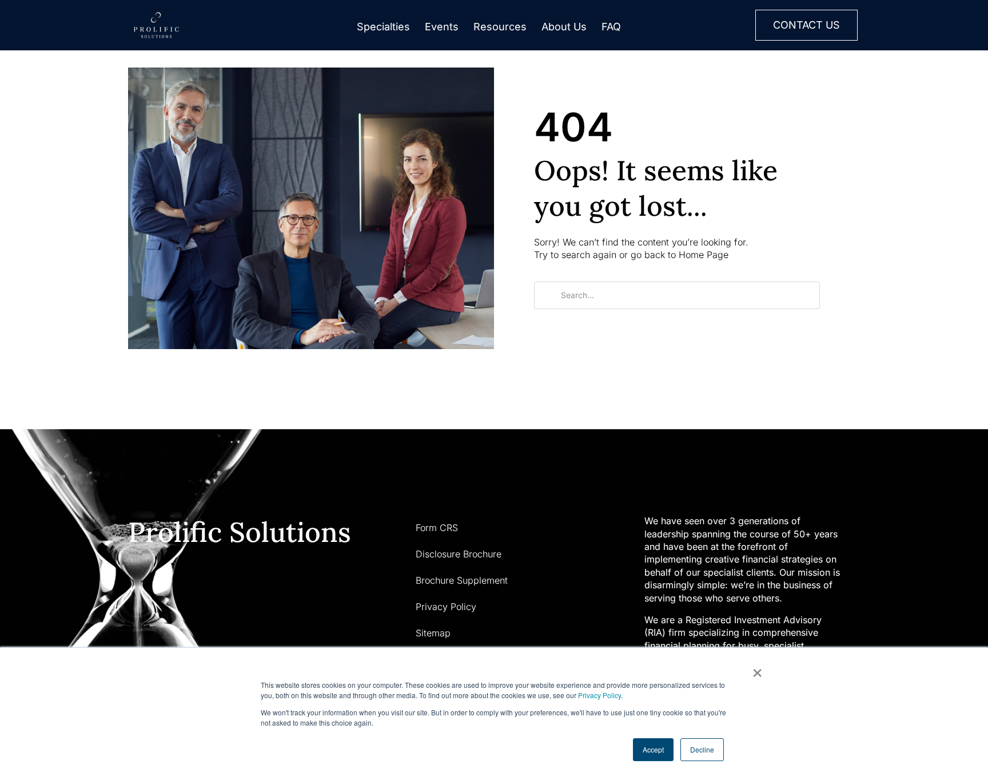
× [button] (757, 669)
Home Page (703, 254)
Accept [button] (653, 749)
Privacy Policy (599, 695)
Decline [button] (702, 749)
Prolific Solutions (239, 531)
